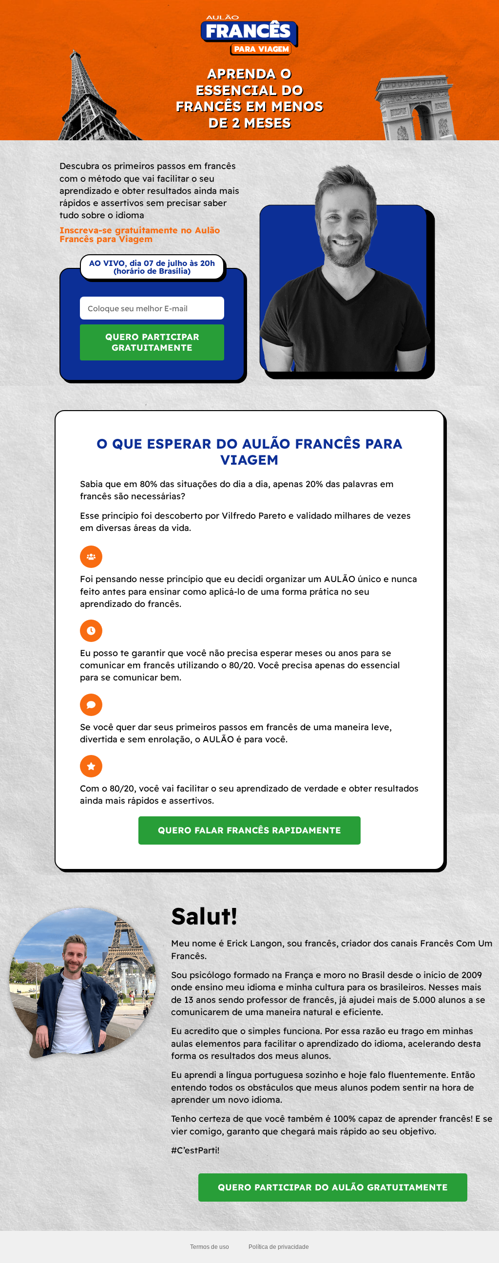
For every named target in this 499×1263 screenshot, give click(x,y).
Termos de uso (209, 1247)
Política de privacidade (279, 1247)
